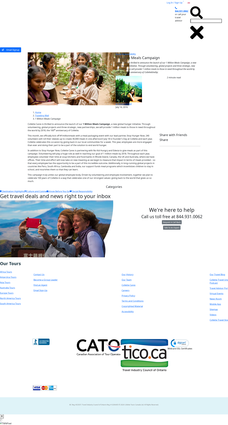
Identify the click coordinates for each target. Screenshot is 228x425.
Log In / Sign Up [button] (174, 2)
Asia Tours (5, 282)
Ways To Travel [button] (80, 24)
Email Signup (12, 49)
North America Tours (10, 298)
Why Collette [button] (101, 24)
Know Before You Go (59, 191)
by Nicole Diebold (124, 103)
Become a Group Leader (46, 279)
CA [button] (192, 2)
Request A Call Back (171, 222)
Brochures (130, 24)
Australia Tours (7, 287)
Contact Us (39, 274)
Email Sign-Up (40, 290)
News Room (216, 298)
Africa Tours (6, 271)
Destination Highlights (13, 191)
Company (131, 266)
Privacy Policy (128, 295)
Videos (213, 314)
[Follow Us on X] (8, 259)
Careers (125, 290)
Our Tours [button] (61, 24)
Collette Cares (129, 285)
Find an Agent (40, 285)
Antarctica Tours (8, 277)
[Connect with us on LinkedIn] (11, 259)
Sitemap (214, 309)
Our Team (127, 279)
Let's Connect (47, 266)
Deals (118, 24)
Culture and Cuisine (36, 191)
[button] (180, 343)
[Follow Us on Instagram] (5, 259)
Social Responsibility (126, 53)
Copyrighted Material (132, 306)
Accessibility (128, 311)
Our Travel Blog (217, 274)
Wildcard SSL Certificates (180, 348)
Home (38, 112)
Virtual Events (216, 293)
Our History (127, 274)
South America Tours (10, 303)
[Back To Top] (2, 416)
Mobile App (215, 304)
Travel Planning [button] (148, 24)
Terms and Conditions (133, 301)
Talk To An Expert (171, 227)
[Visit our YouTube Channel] (16, 259)
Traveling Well (42, 115)
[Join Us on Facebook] (3, 259)
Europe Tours (6, 293)
